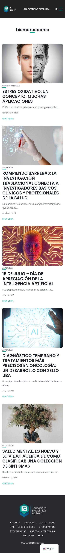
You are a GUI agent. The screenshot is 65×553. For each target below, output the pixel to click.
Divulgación (8, 446)
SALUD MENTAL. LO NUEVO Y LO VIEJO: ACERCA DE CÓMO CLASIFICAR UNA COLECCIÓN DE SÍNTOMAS (32, 458)
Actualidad (7, 168)
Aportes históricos (22, 527)
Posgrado (30, 523)
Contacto (28, 535)
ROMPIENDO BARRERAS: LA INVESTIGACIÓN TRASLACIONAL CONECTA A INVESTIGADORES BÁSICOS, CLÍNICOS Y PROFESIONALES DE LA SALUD (30, 185)
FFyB (40, 535)
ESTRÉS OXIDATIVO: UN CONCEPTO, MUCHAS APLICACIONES (25, 96)
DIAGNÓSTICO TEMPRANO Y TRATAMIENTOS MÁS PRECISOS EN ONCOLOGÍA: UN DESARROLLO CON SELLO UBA (30, 365)
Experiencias (18, 531)
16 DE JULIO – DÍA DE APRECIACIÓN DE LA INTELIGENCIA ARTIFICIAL (27, 278)
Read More (7, 119)
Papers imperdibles (11, 86)
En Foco (15, 523)
